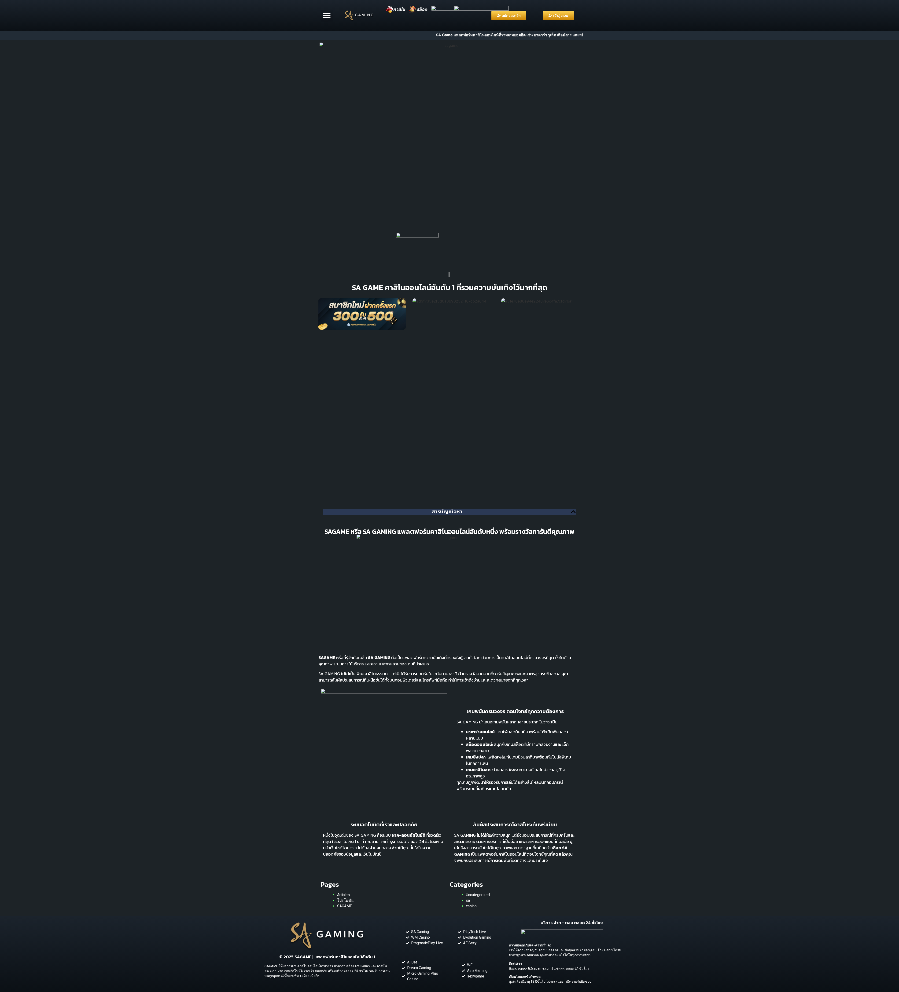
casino (471, 906)
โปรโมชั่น (345, 900)
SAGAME (344, 906)
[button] (327, 16)
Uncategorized (478, 895)
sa (468, 900)
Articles (343, 895)
